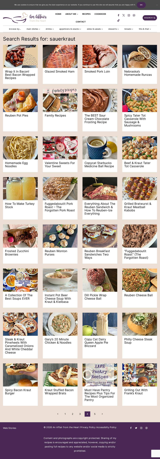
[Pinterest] (134, 15)
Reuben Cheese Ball (138, 295)
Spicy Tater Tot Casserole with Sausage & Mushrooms (135, 120)
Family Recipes (55, 115)
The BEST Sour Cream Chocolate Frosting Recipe (96, 119)
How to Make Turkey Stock (19, 205)
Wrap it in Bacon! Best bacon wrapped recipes (20, 75)
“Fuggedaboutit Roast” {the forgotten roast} (136, 254)
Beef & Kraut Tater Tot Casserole (137, 164)
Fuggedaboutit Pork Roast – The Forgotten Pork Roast (60, 207)
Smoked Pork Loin (97, 71)
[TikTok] (118, 20)
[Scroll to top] (147, 451)
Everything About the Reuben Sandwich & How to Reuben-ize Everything (99, 208)
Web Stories (9, 428)
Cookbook (100, 14)
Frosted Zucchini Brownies (17, 252)
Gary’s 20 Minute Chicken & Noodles (58, 340)
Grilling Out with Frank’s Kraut (136, 391)
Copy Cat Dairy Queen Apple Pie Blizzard (96, 342)
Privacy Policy (88, 427)
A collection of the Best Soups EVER (18, 296)
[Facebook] (118, 15)
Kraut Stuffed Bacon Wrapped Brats (59, 391)
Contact (81, 21)
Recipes (86, 14)
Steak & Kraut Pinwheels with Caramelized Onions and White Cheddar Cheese (19, 345)
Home (58, 14)
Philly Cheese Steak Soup (138, 340)
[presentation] (20, 56)
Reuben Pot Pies (16, 115)
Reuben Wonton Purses (56, 252)
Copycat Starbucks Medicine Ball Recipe (99, 164)
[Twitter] (123, 15)
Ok (141, 5)
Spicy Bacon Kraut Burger (18, 391)
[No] (157, 5)
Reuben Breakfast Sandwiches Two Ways (97, 254)
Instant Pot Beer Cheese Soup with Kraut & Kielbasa (58, 298)
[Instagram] (128, 15)
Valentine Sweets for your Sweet (60, 164)
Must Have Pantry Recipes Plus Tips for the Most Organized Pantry (99, 395)
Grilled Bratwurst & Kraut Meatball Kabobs (137, 207)
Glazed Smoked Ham (59, 71)
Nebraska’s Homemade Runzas (138, 73)
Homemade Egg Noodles (16, 164)
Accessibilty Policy (106, 427)
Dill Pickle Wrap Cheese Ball (95, 296)
